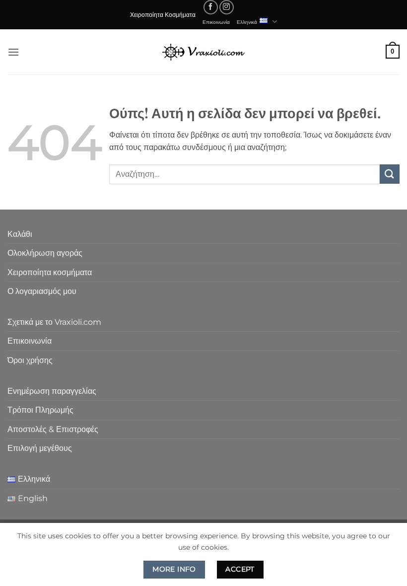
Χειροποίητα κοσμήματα (49, 272)
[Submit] (390, 174)
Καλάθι (19, 234)
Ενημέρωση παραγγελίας (51, 391)
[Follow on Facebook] (211, 7)
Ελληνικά (247, 22)
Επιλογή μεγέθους (39, 448)
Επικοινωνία (216, 22)
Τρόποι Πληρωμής (40, 410)
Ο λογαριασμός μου (41, 291)
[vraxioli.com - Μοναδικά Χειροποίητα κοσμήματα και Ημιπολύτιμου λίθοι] (203, 52)
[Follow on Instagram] (226, 7)
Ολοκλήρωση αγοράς (44, 253)
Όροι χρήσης (30, 360)
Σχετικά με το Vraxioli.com (54, 322)
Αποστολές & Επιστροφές (52, 429)
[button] (13, 52)
